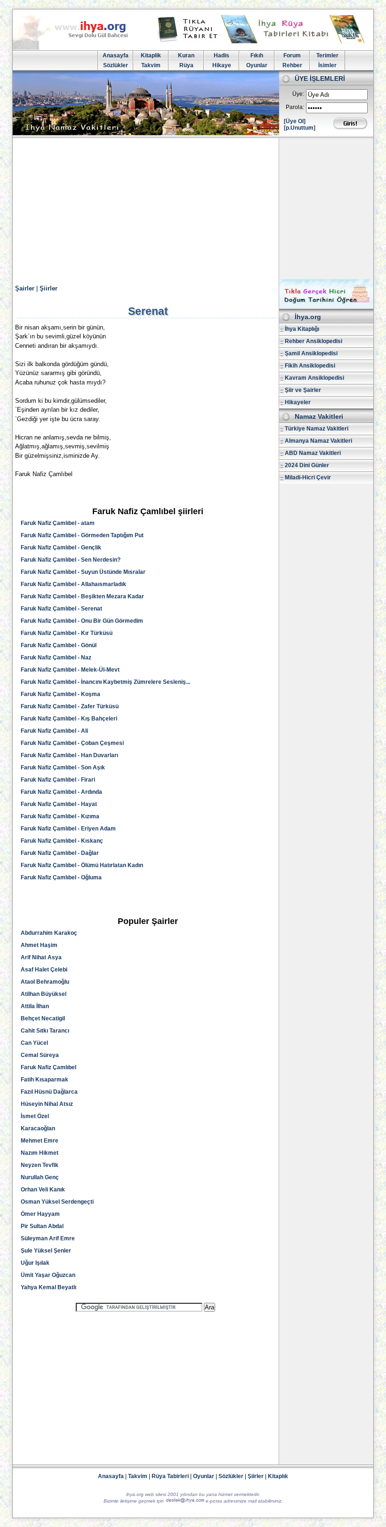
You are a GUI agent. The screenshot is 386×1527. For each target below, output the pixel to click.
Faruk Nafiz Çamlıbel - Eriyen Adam (68, 828)
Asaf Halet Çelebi (44, 969)
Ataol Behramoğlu (45, 982)
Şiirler (48, 288)
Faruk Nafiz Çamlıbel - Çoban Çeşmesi (72, 743)
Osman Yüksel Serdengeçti (57, 1201)
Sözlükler (115, 65)
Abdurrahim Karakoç (49, 933)
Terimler (327, 55)
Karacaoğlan (38, 1128)
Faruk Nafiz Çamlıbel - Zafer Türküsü (70, 706)
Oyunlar (256, 65)
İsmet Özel (35, 1116)
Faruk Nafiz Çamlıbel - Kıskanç (62, 841)
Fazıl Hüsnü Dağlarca (49, 1091)
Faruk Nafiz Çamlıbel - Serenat (61, 608)
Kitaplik (151, 55)
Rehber (292, 65)
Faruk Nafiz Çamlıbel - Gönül (58, 645)
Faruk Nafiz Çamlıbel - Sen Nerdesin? (71, 559)
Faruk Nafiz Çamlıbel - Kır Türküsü (67, 633)
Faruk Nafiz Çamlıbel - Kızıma (60, 816)
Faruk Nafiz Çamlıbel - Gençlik (61, 547)
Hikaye (221, 65)
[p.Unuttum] (299, 128)
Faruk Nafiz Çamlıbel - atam (58, 523)
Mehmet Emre (39, 1140)
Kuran (186, 55)
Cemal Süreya (40, 1055)
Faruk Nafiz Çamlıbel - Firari (58, 779)
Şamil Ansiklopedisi (311, 353)
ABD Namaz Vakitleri (313, 453)
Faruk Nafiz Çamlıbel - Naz (56, 657)
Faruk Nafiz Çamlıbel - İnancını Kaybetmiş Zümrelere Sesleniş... (105, 682)
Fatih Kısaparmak (44, 1079)
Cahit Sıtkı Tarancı (45, 1030)
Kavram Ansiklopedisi (314, 378)
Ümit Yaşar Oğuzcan (48, 1275)
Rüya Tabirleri (170, 1476)
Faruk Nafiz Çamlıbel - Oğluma (61, 877)
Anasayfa (116, 55)
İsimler (327, 65)
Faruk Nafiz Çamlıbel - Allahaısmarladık (73, 584)
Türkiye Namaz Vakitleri (316, 428)
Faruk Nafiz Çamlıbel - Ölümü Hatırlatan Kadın (82, 865)
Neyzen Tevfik (39, 1165)
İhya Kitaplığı (302, 329)
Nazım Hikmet (39, 1153)
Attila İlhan (35, 1006)
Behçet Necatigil (43, 1018)
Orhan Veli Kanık (43, 1189)
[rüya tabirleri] (263, 41)
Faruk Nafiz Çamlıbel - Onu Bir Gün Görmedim (82, 621)
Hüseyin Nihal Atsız (47, 1104)
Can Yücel (34, 1043)
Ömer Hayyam (40, 1214)
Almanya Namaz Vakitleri (318, 441)
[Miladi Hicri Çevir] (326, 305)
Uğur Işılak (35, 1263)
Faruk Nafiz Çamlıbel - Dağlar (60, 853)
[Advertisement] (193, 208)
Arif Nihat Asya (41, 957)
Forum (292, 55)
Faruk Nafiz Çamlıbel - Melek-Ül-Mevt (70, 669)
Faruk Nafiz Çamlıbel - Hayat (59, 804)
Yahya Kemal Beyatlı (48, 1287)
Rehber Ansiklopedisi (313, 341)
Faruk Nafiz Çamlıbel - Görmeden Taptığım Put (82, 535)
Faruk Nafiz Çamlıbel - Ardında (61, 792)
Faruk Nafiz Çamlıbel (48, 1067)
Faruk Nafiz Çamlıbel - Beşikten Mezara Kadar (82, 596)
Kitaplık (278, 1476)
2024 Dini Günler (307, 465)
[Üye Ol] (295, 121)
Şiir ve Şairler (303, 390)
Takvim (151, 65)
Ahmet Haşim (39, 945)
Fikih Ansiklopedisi (310, 365)
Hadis (221, 55)
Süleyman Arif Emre (48, 1238)
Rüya (186, 65)
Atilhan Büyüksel (43, 994)
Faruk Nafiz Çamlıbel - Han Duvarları (69, 755)
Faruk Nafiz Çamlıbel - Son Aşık (63, 767)
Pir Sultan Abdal (42, 1226)
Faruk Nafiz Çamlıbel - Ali (54, 731)
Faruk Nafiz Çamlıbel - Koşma (60, 694)
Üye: (298, 94)
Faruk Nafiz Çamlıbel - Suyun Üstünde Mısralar (83, 572)
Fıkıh (256, 55)
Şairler (24, 288)
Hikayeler (298, 402)
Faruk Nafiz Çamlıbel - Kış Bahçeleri (69, 718)
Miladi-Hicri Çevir (308, 477)
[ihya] (79, 48)
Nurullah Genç (40, 1177)
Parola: (295, 107)
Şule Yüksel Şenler (46, 1250)
